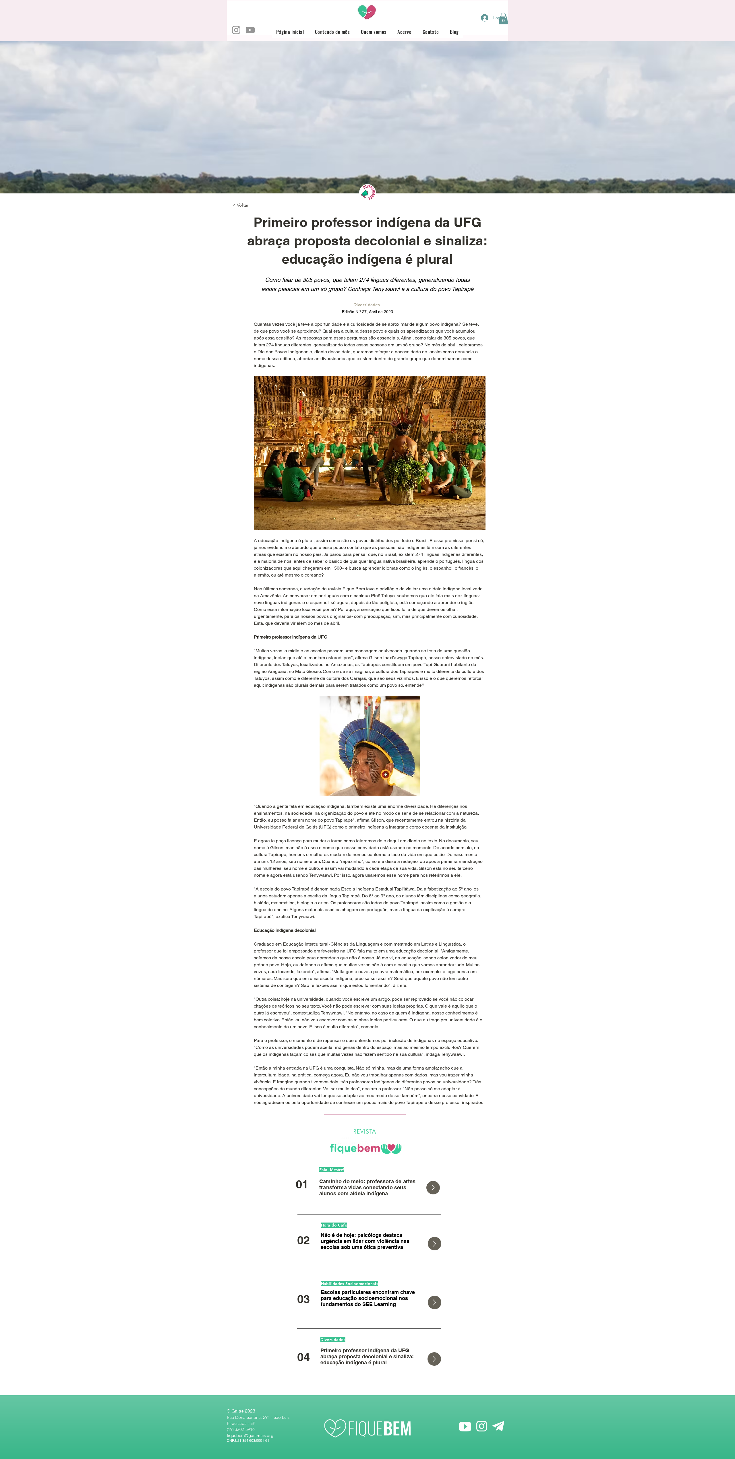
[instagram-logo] (481, 1426)
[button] (503, 18)
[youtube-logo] (465, 1426)
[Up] (433, 1187)
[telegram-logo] (498, 1426)
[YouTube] (250, 30)
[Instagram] (236, 30)
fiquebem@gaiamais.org (250, 1435)
